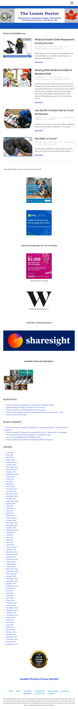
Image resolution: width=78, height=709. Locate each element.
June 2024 (10, 508)
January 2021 (11, 566)
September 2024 (12, 501)
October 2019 (11, 583)
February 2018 (11, 632)
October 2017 (11, 642)
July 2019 (9, 591)
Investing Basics (49, 119)
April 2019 (10, 598)
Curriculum (39, 691)
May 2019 (9, 595)
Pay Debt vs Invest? (46, 138)
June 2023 (10, 537)
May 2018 (9, 625)
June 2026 (10, 452)
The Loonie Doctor (55, 47)
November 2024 (12, 496)
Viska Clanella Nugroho (14, 440)
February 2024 (11, 518)
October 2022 (11, 557)
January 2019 (11, 605)
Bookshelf (65, 691)
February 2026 (11, 462)
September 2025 (12, 474)
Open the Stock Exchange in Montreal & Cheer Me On (25, 407)
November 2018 (12, 610)
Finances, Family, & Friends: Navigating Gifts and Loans (26, 410)
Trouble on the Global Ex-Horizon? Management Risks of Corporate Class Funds (34, 412)
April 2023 (10, 542)
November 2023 (12, 525)
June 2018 (10, 622)
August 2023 (10, 532)
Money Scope (53, 691)
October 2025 (11, 472)
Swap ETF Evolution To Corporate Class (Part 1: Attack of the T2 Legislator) (40, 432)
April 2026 (10, 457)
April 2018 (10, 627)
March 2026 (10, 460)
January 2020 (11, 576)
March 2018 (10, 629)
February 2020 (11, 574)
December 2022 (12, 552)
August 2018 (10, 617)
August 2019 (10, 588)
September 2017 (12, 644)
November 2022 (12, 554)
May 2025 (9, 481)
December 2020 (12, 569)
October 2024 (11, 498)
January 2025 (11, 491)
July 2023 (9, 535)
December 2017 (12, 637)
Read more (39, 62)
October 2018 (11, 612)
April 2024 (10, 513)
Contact (51, 693)
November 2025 (12, 469)
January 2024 (11, 520)
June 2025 (10, 479)
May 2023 (9, 540)
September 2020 (12, 571)
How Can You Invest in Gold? (16, 415)
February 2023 (11, 547)
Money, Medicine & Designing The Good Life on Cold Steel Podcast (30, 405)
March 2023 (10, 545)
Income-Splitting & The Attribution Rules (36, 435)
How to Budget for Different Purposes (39, 440)
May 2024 (9, 511)
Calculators (39, 693)
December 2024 (12, 494)
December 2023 (12, 523)
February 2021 (11, 564)
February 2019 (11, 603)
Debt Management (57, 48)
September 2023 (12, 530)
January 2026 (11, 464)
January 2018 (11, 634)
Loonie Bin (67, 79)
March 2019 (10, 600)
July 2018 (9, 620)
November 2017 (12, 639)
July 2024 (9, 506)
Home (11, 691)
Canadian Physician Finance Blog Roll (39, 679)
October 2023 (11, 528)
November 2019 (12, 581)
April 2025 (10, 484)
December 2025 (12, 467)
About (18, 691)
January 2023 (11, 549)
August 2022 (10, 562)
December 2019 (12, 578)
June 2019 (10, 593)
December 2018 (12, 608)
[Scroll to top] (74, 705)
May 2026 (9, 455)
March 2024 (10, 515)
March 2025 (10, 486)
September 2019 (12, 586)
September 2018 (12, 615)
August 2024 (10, 503)
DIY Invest (28, 691)
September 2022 (12, 559)
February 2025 (11, 489)
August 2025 (10, 477)
